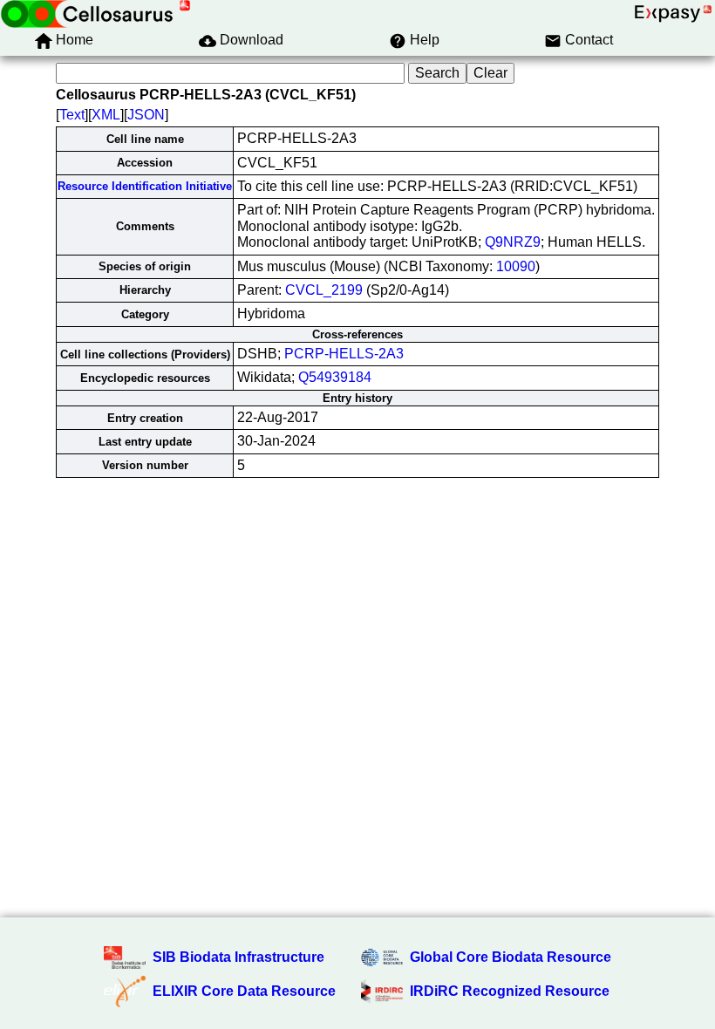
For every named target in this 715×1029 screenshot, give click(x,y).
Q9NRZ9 (513, 242)
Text (72, 114)
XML (106, 114)
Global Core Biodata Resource (510, 957)
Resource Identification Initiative (145, 186)
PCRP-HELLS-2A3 (344, 353)
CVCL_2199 (324, 290)
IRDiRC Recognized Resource (509, 991)
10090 (515, 266)
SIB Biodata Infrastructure (238, 957)
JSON (146, 114)
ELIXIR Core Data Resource (244, 991)
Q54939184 (334, 377)
